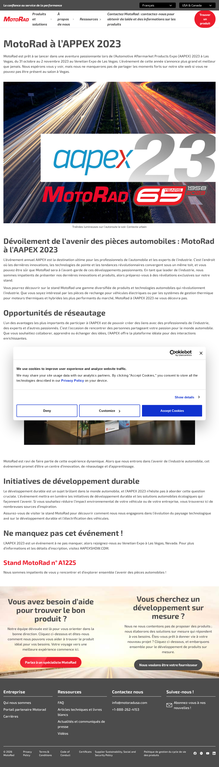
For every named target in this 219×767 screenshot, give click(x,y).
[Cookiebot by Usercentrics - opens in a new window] (173, 353)
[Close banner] (201, 352)
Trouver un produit (205, 19)
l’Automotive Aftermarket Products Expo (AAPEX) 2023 (157, 56)
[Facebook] (195, 753)
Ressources (89, 19)
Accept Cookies (172, 411)
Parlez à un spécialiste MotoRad (50, 662)
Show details (184, 397)
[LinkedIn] (214, 753)
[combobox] (152, 5)
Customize (107, 411)
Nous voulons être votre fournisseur (168, 665)
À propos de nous (64, 19)
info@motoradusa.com (129, 702)
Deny (47, 411)
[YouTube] (207, 753)
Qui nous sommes (17, 702)
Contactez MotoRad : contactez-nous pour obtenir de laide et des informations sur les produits (141, 19)
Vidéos (63, 733)
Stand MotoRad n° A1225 (39, 562)
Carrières (10, 716)
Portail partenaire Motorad (24, 709)
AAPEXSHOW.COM (94, 548)
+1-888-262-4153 (125, 709)
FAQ (61, 702)
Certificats (85, 751)
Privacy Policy (73, 380)
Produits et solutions (39, 19)
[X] (201, 753)
